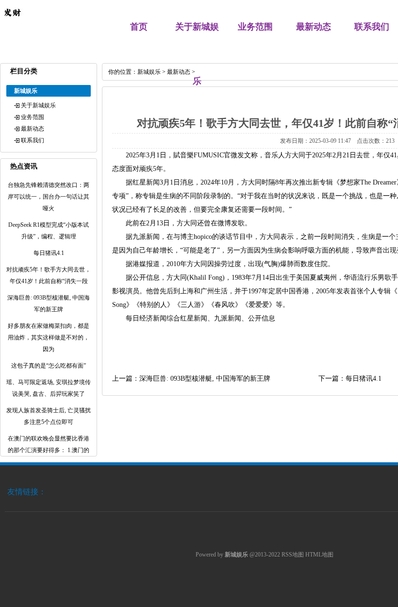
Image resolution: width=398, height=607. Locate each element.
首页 (139, 27)
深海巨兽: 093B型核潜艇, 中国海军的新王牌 (204, 378)
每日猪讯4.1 (363, 378)
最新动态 (313, 27)
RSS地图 (293, 554)
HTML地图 (319, 554)
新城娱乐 (149, 71)
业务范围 (255, 27)
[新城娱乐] (12, 22)
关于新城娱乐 (38, 105)
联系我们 (371, 27)
